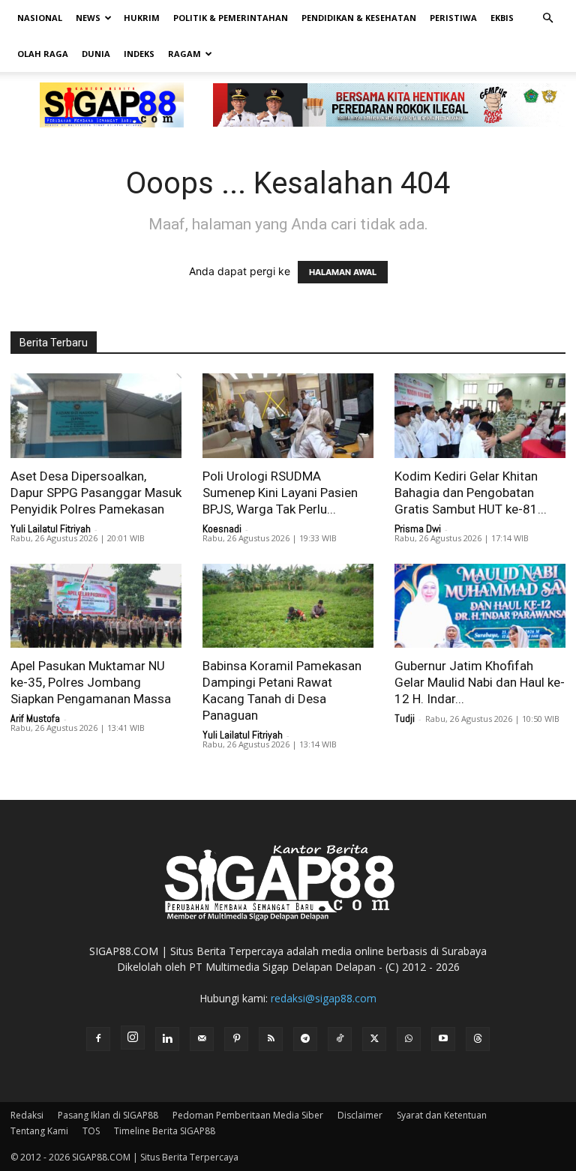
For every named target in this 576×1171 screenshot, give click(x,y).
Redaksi (27, 1115)
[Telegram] (305, 1039)
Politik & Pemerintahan (230, 17)
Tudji (404, 718)
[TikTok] (340, 1039)
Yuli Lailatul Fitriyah (50, 528)
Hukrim (142, 17)
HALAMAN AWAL (342, 272)
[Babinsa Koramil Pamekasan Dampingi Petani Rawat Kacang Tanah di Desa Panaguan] (288, 606)
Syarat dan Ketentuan (442, 1115)
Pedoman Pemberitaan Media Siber (247, 1115)
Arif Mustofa (35, 718)
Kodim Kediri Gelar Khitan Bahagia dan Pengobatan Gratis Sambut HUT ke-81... (470, 493)
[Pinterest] (236, 1039)
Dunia (96, 53)
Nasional (39, 17)
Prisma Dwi (417, 528)
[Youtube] (443, 1039)
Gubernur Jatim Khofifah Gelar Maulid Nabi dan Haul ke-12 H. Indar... (479, 682)
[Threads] (478, 1039)
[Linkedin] (167, 1039)
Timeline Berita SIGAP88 (164, 1131)
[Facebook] (98, 1039)
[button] (548, 18)
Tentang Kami (39, 1131)
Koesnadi (222, 528)
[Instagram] (133, 1038)
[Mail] (202, 1039)
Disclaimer (360, 1115)
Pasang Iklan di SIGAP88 (108, 1115)
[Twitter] (374, 1039)
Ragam (184, 53)
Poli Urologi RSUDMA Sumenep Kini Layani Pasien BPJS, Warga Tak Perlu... (280, 493)
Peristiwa (453, 17)
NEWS (88, 17)
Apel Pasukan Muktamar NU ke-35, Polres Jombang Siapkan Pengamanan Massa (90, 682)
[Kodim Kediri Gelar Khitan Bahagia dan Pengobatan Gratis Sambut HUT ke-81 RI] (480, 415)
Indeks (139, 53)
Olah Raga (42, 53)
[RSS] (271, 1039)
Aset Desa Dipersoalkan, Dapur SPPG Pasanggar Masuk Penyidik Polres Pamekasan (96, 493)
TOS (91, 1131)
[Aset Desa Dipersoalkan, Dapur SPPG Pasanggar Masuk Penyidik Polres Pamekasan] (96, 415)
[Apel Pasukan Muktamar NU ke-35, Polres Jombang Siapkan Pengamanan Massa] (96, 606)
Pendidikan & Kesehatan (359, 17)
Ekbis (502, 17)
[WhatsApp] (409, 1039)
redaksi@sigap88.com (323, 998)
